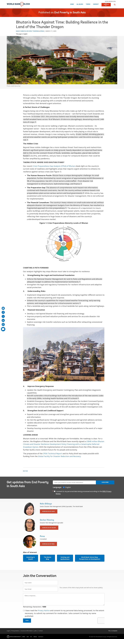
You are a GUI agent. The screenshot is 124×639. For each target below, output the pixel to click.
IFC (31, 636)
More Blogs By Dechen (49, 527)
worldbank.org (110, 1)
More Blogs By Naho (48, 511)
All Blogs (80, 4)
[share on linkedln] (3, 320)
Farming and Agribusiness (65, 558)
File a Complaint (112, 631)
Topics (88, 4)
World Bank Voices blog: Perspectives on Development (89, 558)
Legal (8, 631)
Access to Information (27, 631)
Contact (96, 4)
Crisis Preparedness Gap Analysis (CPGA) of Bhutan (54, 166)
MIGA (35, 636)
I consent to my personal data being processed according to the (83, 492)
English (25, 34)
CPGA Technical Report (52, 453)
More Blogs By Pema (48, 544)
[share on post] (3, 316)
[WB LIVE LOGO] (106, 5)
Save (27, 620)
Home (72, 4)
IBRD (23, 636)
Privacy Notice (44, 610)
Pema (42, 31)
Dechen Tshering (32, 31)
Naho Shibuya (21, 31)
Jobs (35, 631)
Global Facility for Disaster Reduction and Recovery (59, 456)
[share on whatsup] (3, 324)
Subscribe (105, 482)
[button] (114, 4)
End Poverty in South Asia (70, 12)
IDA (28, 636)
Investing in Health (30, 558)
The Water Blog (47, 558)
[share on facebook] (3, 312)
